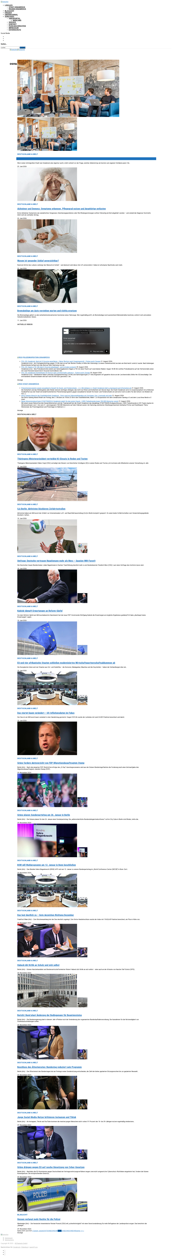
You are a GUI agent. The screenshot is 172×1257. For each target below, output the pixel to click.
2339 (52, 1231)
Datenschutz (15, 30)
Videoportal (14, 18)
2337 (45, 1231)
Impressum (14, 28)
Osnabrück (16, 1247)
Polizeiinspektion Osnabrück (36, 357)
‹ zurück (40, 1231)
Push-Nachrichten (17, 26)
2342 (63, 1231)
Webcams (17, 20)
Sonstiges (9, 16)
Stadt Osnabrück (17, 7)
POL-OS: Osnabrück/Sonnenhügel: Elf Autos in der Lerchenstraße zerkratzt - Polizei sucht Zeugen (55, 373)
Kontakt (13, 24)
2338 (49, 1231)
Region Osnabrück (17, 9)
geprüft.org (34, 1247)
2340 (56, 1231)
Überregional (11, 15)
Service (12, 22)
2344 (70, 1231)
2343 (67, 1231)
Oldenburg (24, 1247)
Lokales (9, 5)
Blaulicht (9, 11)
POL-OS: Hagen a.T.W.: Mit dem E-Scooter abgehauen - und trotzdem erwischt (48, 367)
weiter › (78, 1231)
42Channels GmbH (21, 1243)
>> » (82, 1231)
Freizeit (8, 13)
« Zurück (35, 1231)
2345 (74, 1231)
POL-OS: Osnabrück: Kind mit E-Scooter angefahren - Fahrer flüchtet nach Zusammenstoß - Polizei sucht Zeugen (60, 361)
